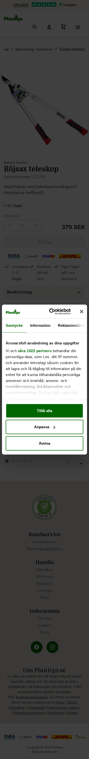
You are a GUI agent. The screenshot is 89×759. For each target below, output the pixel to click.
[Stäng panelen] (81, 311)
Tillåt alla (44, 410)
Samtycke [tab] (14, 325)
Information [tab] (40, 325)
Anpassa (41, 427)
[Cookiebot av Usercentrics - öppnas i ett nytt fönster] (52, 311)
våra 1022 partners (35, 351)
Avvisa (44, 443)
